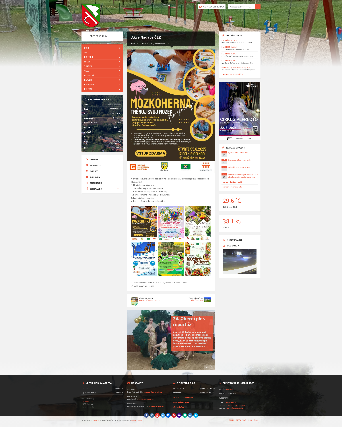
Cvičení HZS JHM (196, 300)
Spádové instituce (181, 402)
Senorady (97, 420)
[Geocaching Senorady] (184, 415)
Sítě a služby (178, 407)
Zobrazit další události (231, 182)
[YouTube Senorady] (157, 415)
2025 (150, 43)
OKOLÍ (87, 52)
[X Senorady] (163, 415)
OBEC (86, 48)
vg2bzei (229, 389)
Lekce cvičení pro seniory (149, 300)
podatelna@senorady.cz (237, 405)
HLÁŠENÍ (88, 79)
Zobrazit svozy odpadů (231, 187)
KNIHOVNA (89, 84)
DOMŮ (231, 420)
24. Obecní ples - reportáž (190, 321)
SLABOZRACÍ (241, 420)
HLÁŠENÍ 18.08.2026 (228, 47)
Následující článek (195, 298)
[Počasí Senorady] (179, 415)
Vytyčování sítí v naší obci (238, 152)
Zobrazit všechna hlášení (232, 74)
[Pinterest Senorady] (174, 415)
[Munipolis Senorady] (190, 415)
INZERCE (88, 89)
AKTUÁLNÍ (142, 43)
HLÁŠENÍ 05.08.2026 (228, 60)
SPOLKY (87, 61)
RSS (250, 420)
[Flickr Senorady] (168, 415)
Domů (133, 43)
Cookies (257, 420)
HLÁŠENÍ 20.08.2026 (228, 40)
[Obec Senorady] (90, 15)
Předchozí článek (146, 298)
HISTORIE (88, 57)
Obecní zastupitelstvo (183, 397)
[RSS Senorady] (195, 415)
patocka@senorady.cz (158, 406)
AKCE (86, 70)
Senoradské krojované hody (239, 160)
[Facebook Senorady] (146, 415)
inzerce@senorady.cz (234, 408)
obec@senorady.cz (147, 399)
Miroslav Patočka (136, 420)
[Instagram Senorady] (152, 415)
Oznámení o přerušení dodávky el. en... (236, 67)
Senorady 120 (86, 401)
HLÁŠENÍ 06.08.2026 (228, 54)
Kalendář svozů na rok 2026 (239, 167)
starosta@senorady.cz (153, 392)
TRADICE (88, 66)
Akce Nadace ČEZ (162, 43)
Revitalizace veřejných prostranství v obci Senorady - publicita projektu (243, 175)
